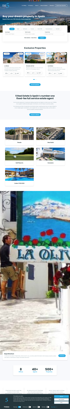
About (36, 5)
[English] (31, 1)
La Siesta (6, 66)
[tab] (34, 79)
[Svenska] (40, 1)
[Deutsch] (35, 1)
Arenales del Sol (30, 66)
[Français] (33, 1)
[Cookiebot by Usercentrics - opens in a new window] (6, 407)
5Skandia (52, 5)
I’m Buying (30, 5)
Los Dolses (50, 66)
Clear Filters (34, 37)
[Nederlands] (29, 1)
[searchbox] (14, 34)
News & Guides (44, 5)
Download (62, 355)
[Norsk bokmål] (37, 1)
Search (42, 37)
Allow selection (61, 399)
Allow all (61, 396)
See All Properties (35, 84)
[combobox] (14, 34)
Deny (61, 402)
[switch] (29, 407)
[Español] (38, 1)
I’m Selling (24, 5)
